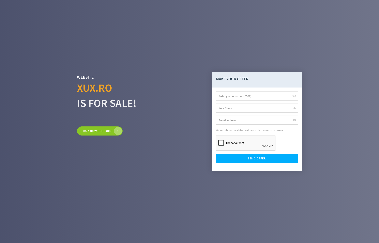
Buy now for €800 (97, 131)
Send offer (257, 158)
